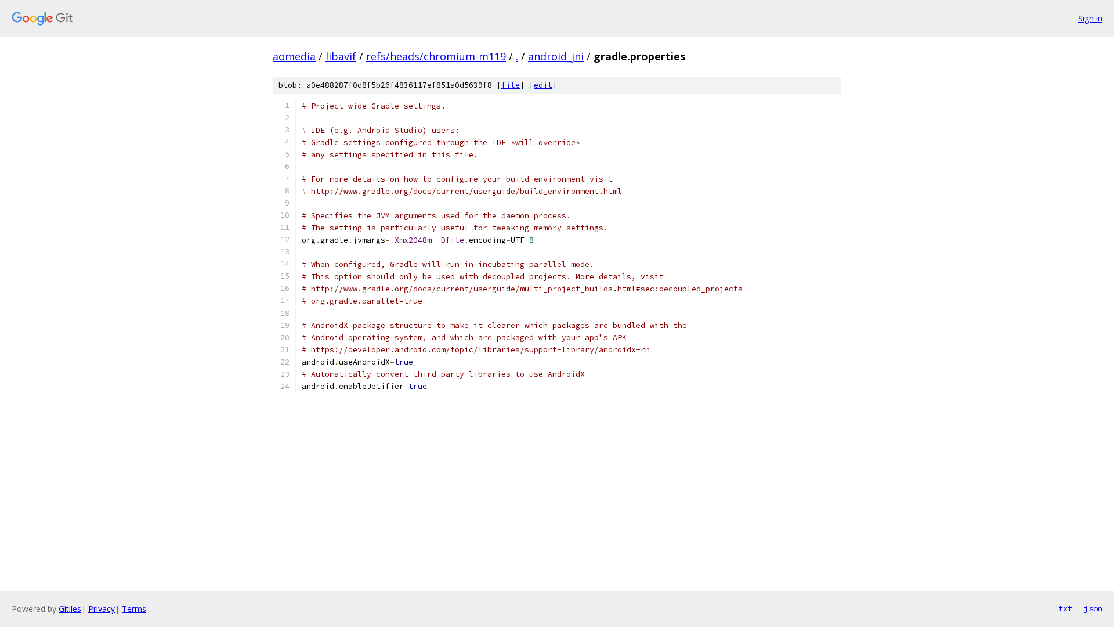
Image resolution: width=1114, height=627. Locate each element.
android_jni (556, 56)
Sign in (1090, 18)
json (1093, 608)
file (510, 85)
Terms (134, 608)
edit (543, 85)
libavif (340, 56)
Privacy (101, 608)
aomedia (294, 56)
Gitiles (70, 608)
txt (1065, 608)
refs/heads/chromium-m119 (436, 56)
